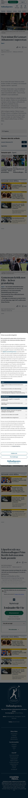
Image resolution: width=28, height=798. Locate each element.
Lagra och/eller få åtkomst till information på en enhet (12, 385)
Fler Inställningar (14, 457)
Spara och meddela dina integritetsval (9, 417)
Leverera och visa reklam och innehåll (9, 414)
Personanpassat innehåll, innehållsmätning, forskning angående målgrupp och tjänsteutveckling (13, 392)
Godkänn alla (14, 453)
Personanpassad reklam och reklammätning (11, 388)
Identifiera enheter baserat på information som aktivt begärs (12, 403)
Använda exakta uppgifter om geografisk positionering (10, 399)
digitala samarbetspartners (9, 351)
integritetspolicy (16, 446)
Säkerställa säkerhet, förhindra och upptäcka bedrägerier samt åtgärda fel (11, 411)
